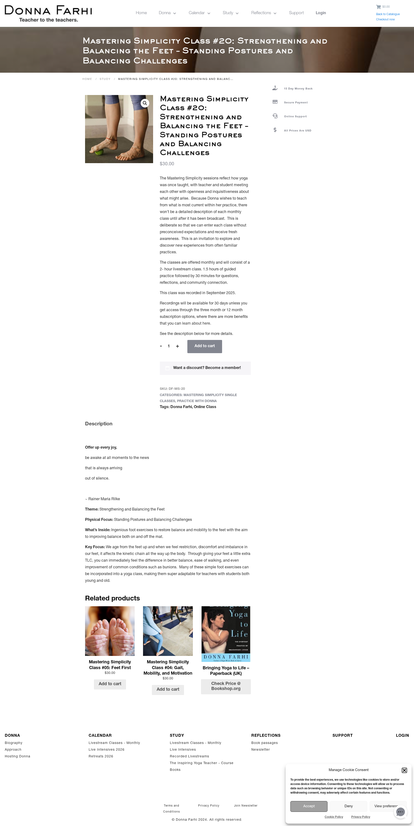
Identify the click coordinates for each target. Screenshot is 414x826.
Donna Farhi (181, 407)
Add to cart (205, 346)
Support (343, 736)
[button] (404, 770)
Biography (14, 743)
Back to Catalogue (388, 14)
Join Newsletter (246, 805)
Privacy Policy (360, 817)
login (402, 736)
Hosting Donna (17, 756)
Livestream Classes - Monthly (114, 743)
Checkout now (385, 19)
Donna (12, 736)
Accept (309, 806)
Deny (349, 806)
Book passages (264, 743)
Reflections (266, 736)
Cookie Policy (334, 817)
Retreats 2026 (101, 756)
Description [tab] (98, 424)
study (177, 736)
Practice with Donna (197, 401)
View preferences (388, 806)
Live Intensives (183, 750)
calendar (100, 736)
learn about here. (196, 324)
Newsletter (260, 750)
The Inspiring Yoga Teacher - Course (202, 763)
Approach (13, 750)
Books (175, 770)
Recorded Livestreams (190, 756)
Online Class (205, 407)
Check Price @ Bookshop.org (226, 686)
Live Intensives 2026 (107, 750)
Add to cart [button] (110, 684)
